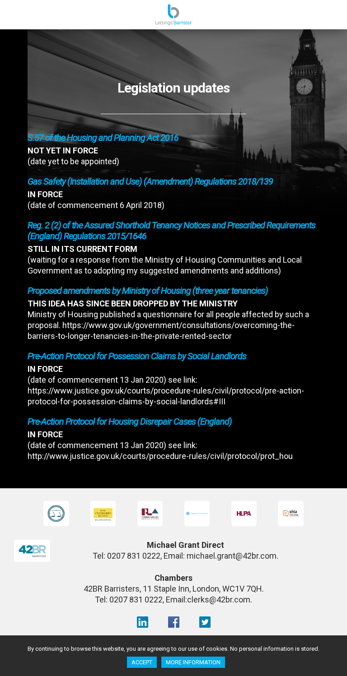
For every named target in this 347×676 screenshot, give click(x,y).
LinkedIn (142, 621)
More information (193, 662)
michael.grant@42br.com (232, 555)
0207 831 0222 (133, 555)
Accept (141, 662)
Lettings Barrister (173, 17)
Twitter (205, 621)
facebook (173, 621)
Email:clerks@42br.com (208, 599)
